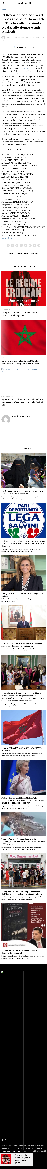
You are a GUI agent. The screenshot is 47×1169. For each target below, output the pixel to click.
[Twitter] (16, 245)
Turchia (25, 68)
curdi (11, 253)
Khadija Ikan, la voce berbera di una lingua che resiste (22, 594)
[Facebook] (8, 245)
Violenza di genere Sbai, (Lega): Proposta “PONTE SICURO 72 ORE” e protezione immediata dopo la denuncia (23, 544)
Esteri (4, 10)
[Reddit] (34, 245)
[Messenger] (12, 245)
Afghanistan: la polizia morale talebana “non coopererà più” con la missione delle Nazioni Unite (22, 402)
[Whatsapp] (30, 245)
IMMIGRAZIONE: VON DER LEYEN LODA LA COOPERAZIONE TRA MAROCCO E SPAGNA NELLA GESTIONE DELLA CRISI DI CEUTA (22, 800)
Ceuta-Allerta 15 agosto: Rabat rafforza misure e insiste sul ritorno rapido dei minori (22, 644)
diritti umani (22, 253)
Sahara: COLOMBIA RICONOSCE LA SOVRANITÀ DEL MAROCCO (21, 749)
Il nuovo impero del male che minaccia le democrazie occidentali (19, 951)
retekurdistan (7, 238)
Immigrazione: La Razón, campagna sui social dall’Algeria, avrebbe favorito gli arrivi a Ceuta (21, 892)
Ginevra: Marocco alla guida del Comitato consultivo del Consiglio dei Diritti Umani (20, 362)
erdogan (34, 253)
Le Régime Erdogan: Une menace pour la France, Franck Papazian (20, 314)
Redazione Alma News (21, 416)
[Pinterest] (21, 245)
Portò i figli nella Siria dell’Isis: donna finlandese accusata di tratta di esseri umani (22, 492)
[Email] (38, 245)
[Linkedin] (25, 245)
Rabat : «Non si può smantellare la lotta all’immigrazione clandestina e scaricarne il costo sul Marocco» (23, 841)
